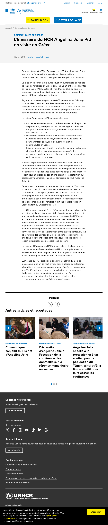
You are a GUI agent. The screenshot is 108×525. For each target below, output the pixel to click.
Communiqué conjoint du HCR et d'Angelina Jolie (18, 351)
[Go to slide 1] (51, 384)
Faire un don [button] (94, 12)
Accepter (96, 512)
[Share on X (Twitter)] (50, 304)
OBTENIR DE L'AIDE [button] (69, 20)
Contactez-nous (13, 469)
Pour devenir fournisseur (17, 482)
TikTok (33, 430)
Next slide (100, 328)
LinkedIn (39, 430)
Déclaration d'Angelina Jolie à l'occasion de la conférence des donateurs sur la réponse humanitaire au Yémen (53, 358)
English (67, 2)
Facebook (14, 430)
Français (78, 2)
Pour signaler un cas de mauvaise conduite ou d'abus (31, 478)
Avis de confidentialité (13, 505)
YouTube (27, 430)
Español (90, 2)
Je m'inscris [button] (14, 450)
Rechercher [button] (84, 12)
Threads (46, 430)
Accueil (8, 28)
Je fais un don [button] (15, 410)
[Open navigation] (6, 11)
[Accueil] (19, 11)
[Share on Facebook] (57, 304)
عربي (100, 2)
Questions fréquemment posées (21, 464)
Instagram (20, 430)
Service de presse (14, 473)
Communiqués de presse (26, 28)
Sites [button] (101, 12)
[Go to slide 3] (57, 384)
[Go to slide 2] (54, 384)
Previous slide (8, 328)
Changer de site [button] (34, 2)
